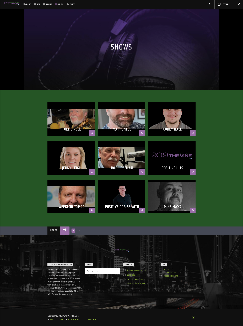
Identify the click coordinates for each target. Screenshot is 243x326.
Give (38, 4)
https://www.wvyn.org (136, 270)
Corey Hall (172, 129)
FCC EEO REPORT (171, 276)
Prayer (49, 4)
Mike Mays (172, 207)
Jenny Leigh (72, 168)
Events (72, 4)
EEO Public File (90, 319)
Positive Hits (172, 168)
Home (28, 4)
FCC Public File (170, 272)
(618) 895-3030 (133, 275)
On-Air (60, 4)
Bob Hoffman (122, 168)
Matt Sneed (122, 129)
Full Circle (71, 129)
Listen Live (225, 4)
